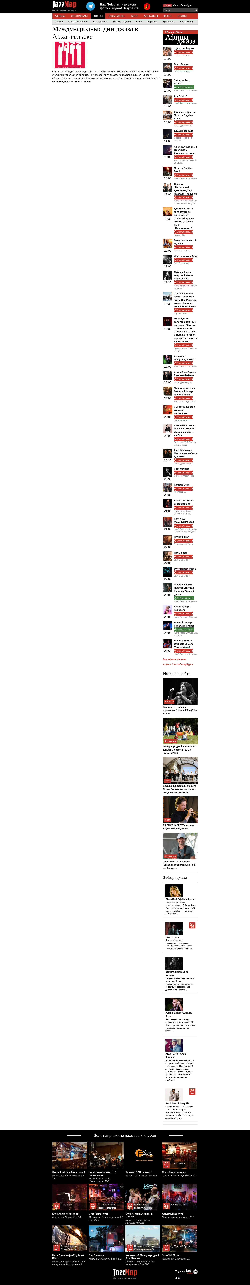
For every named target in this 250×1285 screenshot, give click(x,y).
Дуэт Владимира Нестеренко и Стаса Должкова (185, 453)
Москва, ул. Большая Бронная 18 (68, 1177)
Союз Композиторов (184, 476)
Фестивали (186, 21)
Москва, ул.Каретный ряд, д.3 (105, 1259)
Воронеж (152, 21)
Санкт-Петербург (182, 5)
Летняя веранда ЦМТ (184, 401)
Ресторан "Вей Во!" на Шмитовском (185, 443)
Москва (168, 5)
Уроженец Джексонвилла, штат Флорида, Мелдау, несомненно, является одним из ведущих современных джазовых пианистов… (180, 984)
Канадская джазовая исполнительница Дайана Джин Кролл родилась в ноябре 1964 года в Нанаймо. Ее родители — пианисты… (180, 908)
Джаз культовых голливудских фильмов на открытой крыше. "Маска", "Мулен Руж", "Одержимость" (184, 218)
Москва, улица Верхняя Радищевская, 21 (138, 1221)
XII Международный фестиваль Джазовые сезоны (185, 150)
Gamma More (180, 420)
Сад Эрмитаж (96, 1255)
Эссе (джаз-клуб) (183, 125)
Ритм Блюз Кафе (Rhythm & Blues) (182, 512)
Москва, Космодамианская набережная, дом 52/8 (139, 1263)
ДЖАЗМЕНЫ (117, 15)
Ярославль (168, 21)
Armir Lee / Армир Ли (177, 1103)
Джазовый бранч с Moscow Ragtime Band (184, 115)
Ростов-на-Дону (122, 21)
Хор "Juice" (180, 96)
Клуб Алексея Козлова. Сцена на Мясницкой (185, 201)
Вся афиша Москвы (174, 659)
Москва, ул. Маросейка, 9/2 (66, 1217)
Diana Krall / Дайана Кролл (180, 899)
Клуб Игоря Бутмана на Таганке (185, 286)
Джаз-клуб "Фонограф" (138, 1172)
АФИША (60, 15)
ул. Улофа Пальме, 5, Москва (141, 1175)
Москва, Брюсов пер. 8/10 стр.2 (179, 1175)
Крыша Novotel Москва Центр (185, 349)
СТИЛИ (182, 15)
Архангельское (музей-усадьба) (185, 161)
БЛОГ (134, 15)
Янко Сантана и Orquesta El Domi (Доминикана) (183, 643)
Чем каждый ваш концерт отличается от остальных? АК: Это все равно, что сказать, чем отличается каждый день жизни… (180, 1025)
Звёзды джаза (175, 877)
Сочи (139, 21)
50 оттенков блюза (185, 569)
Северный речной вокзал (183, 139)
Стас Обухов (181, 469)
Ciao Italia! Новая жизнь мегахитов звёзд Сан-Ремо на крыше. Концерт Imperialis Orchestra (185, 300)
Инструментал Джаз (185, 256)
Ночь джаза (180, 553)
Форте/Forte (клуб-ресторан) (68, 1172)
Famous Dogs (182, 484)
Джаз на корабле (183, 131)
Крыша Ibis (179, 235)
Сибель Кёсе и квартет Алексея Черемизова (183, 275)
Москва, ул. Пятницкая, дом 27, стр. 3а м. (106, 1218)
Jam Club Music (182, 55)
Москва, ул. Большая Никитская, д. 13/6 (100, 1180)
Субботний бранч (184, 48)
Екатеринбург (100, 21)
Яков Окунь (172, 937)
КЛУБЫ (98, 15)
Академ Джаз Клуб (183, 544)
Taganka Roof (180, 313)
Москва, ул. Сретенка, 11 (176, 1259)
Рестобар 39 (180, 492)
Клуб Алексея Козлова (185, 90)
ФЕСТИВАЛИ (79, 15)
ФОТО (168, 15)
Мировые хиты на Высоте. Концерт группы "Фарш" (184, 391)
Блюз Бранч (181, 64)
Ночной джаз (181, 537)
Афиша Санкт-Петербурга (178, 664)
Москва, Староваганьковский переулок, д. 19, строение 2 (68, 1263)
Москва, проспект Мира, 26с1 (178, 1217)
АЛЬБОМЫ (151, 15)
